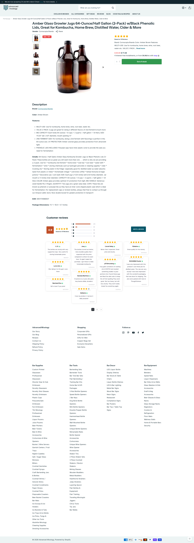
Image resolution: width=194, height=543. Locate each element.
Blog (108, 14)
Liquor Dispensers (151, 379)
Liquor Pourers (38, 419)
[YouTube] (133, 332)
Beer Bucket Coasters (40, 497)
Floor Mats (148, 416)
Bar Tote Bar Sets (76, 376)
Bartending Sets (76, 369)
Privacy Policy (37, 350)
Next (56, 2)
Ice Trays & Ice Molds (40, 513)
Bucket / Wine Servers (40, 444)
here (41, 2)
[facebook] (138, 332)
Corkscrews (74, 441)
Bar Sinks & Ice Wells (152, 382)
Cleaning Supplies (39, 525)
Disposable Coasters (40, 494)
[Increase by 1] (120, 60)
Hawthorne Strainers (77, 479)
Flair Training (74, 494)
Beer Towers (37, 429)
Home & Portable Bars (152, 423)
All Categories (77, 14)
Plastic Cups (37, 398)
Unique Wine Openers (78, 444)
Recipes (35, 338)
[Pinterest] (128, 333)
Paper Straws (37, 488)
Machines (147, 369)
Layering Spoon (76, 485)
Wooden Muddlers (76, 472)
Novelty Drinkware (39, 394)
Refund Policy (37, 347)
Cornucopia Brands (45, 109)
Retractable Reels (76, 432)
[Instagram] (123, 333)
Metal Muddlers (75, 476)
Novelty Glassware (39, 388)
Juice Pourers (37, 423)
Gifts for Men (82, 338)
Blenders (147, 373)
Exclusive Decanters (85, 344)
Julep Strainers (75, 482)
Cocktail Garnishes (39, 466)
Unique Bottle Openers (78, 429)
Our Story (36, 331)
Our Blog (35, 335)
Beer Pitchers (37, 426)
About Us (136, 14)
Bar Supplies (37, 365)
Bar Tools (73, 365)
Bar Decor (111, 365)
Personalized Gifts (84, 335)
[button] (2, 2)
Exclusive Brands (61, 14)
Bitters (34, 463)
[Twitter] (143, 332)
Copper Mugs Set (84, 341)
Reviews (100, 14)
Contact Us (36, 341)
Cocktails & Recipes (121, 14)
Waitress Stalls (149, 419)
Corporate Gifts (83, 331)
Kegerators (148, 407)
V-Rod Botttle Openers (78, 391)
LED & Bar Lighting (114, 385)
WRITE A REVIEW (138, 229)
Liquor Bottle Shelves (115, 382)
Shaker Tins (74, 454)
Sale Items (81, 347)
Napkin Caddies (38, 454)
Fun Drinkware (37, 407)
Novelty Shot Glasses (40, 391)
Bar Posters (111, 404)
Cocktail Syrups (38, 469)
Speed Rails (148, 376)
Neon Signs (111, 394)
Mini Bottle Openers (77, 407)
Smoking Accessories (40, 529)
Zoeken (113, 7)
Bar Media (73, 510)
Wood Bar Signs (113, 391)
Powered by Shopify (63, 540)
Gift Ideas (90, 14)
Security (147, 426)
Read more (140, 48)
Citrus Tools (74, 504)
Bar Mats (35, 501)
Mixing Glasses (75, 469)
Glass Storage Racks (152, 404)
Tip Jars (73, 507)
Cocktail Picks (37, 491)
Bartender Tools (76, 373)
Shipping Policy (38, 344)
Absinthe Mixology (39, 522)
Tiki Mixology (37, 410)
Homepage (6, 19)
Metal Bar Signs (113, 388)
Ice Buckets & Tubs (39, 510)
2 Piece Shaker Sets (77, 457)
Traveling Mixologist (77, 497)
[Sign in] (184, 7)
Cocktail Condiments (40, 485)
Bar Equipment (150, 365)
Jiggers (72, 501)
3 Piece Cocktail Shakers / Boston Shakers (76, 463)
